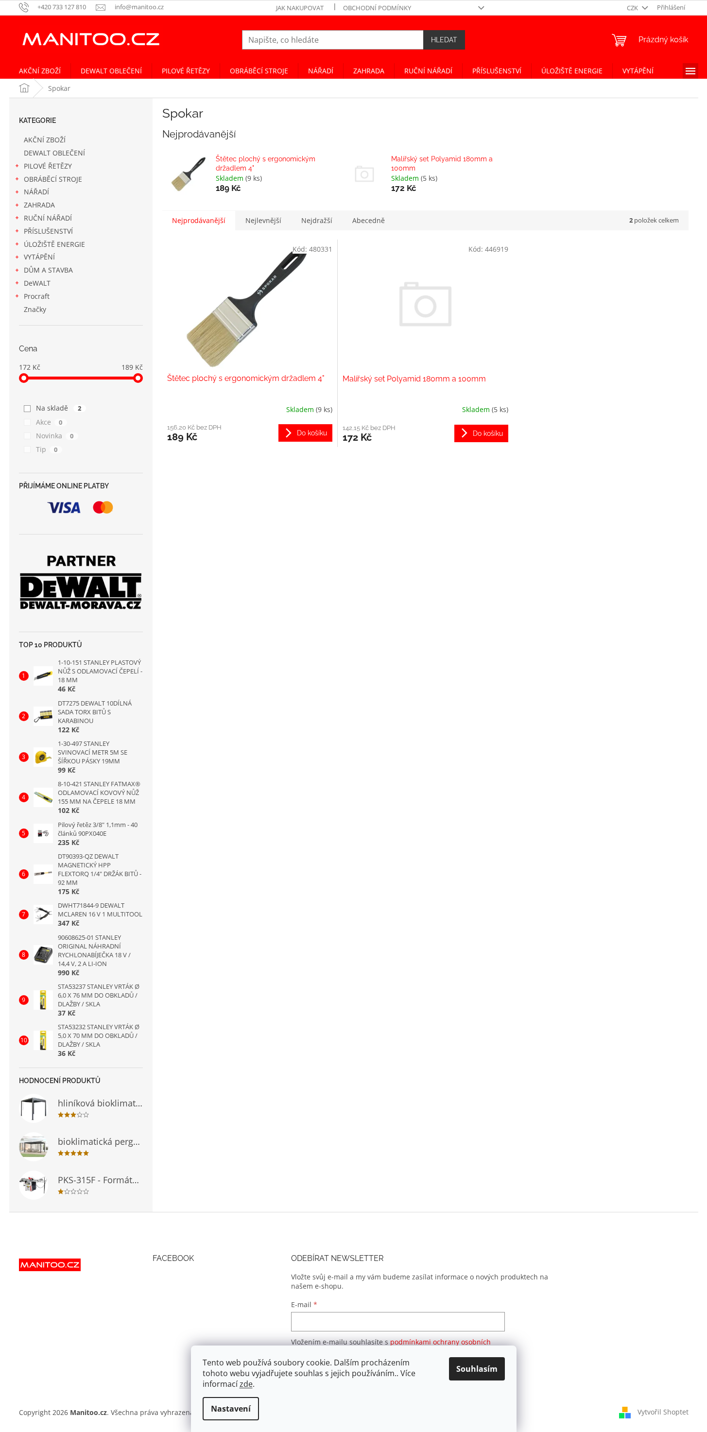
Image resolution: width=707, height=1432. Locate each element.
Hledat (444, 40)
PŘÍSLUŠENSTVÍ (48, 231)
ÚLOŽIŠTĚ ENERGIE (54, 244)
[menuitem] (39, 71)
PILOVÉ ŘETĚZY (48, 166)
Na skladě (59, 408)
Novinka (55, 435)
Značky (35, 309)
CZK (633, 7)
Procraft (37, 296)
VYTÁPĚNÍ (39, 256)
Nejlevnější (263, 220)
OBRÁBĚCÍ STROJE (53, 179)
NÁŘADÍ (36, 191)
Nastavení (231, 1408)
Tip (47, 449)
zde (246, 1384)
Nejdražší (316, 220)
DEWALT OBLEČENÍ (54, 152)
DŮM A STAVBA (48, 270)
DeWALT (37, 283)
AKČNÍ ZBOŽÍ (45, 139)
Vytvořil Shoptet (663, 1411)
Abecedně (368, 220)
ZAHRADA (39, 204)
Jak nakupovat (300, 7)
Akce (49, 422)
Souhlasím (477, 1368)
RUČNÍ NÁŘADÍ (48, 218)
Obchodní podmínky (377, 7)
